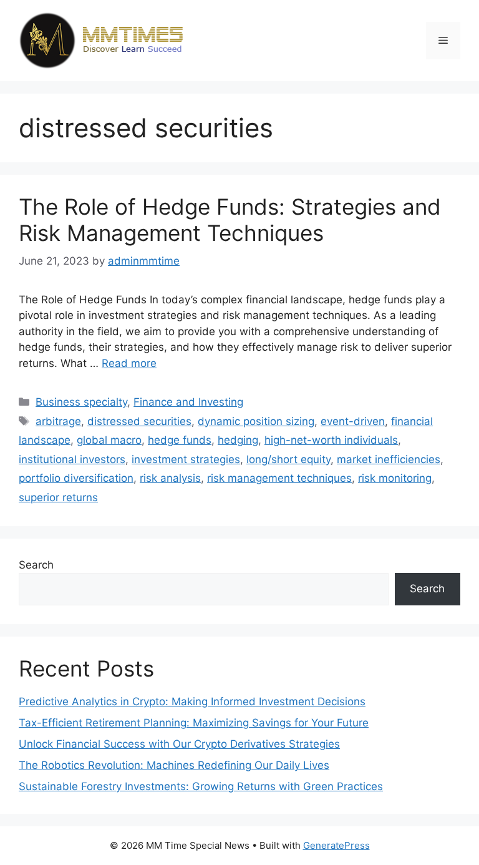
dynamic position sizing (256, 421)
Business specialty (81, 402)
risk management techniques (279, 478)
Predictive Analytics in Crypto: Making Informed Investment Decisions (192, 701)
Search (36, 565)
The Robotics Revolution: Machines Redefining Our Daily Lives (174, 765)
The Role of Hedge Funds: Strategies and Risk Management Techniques (230, 219)
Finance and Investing (188, 402)
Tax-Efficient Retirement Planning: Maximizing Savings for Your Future (194, 722)
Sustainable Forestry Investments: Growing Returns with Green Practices (201, 786)
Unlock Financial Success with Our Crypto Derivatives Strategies (179, 744)
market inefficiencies (388, 459)
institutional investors (72, 459)
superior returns (58, 497)
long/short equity (288, 459)
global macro (109, 440)
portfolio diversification (76, 478)
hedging (238, 440)
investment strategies (186, 459)
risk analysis (170, 478)
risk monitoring (395, 478)
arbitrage (58, 421)
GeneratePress (336, 845)
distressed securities (139, 421)
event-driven (353, 421)
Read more (129, 363)
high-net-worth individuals (331, 440)
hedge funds (179, 440)
